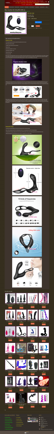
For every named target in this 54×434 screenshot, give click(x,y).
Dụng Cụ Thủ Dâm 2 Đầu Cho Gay (43, 387)
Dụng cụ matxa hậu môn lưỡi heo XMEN (21, 337)
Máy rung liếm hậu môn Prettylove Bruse (21, 370)
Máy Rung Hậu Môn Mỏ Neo (21, 387)
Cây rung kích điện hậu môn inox (10, 337)
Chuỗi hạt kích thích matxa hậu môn (43, 304)
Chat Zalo (39, 22)
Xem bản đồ (42, 427)
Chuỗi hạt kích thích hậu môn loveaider (32, 304)
